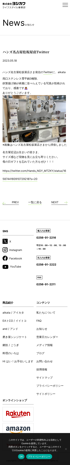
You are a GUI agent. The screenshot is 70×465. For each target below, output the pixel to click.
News (18, 23)
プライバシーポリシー (50, 385)
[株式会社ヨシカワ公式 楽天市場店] (18, 414)
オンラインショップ (15, 400)
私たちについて (45, 312)
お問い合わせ (44, 361)
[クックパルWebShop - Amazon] (18, 430)
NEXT (54, 202)
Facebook (15, 258)
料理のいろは (11, 353)
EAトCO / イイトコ (15, 320)
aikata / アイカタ (13, 312)
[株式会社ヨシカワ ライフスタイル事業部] (14, 5)
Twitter (47, 72)
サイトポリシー (45, 393)
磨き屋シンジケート (15, 337)
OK (21, 456)
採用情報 (41, 369)
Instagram (15, 250)
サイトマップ (44, 377)
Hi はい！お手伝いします (18, 361)
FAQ (38, 320)
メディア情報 (44, 345)
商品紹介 (8, 302)
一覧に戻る (35, 202)
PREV (15, 202)
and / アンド (10, 328)
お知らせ (41, 328)
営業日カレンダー (47, 337)
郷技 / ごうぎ (11, 345)
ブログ (40, 353)
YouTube (15, 266)
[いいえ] (65, 449)
